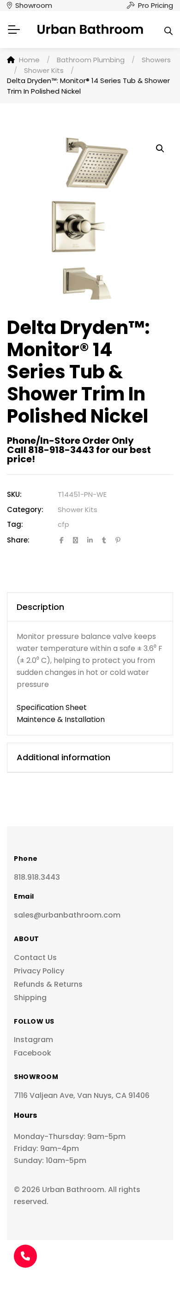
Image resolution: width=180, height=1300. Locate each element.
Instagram (33, 1039)
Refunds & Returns (48, 984)
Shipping (30, 997)
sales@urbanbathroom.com (67, 915)
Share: (18, 540)
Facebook (32, 1053)
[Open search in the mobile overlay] (168, 29)
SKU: (14, 494)
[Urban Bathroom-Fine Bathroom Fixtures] (90, 29)
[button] (160, 148)
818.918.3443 (37, 877)
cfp (63, 524)
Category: (25, 509)
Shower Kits (77, 509)
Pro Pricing (155, 5)
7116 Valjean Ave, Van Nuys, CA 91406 (82, 1095)
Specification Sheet (52, 707)
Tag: (15, 524)
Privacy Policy (39, 971)
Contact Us (35, 957)
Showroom (33, 5)
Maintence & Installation (61, 719)
